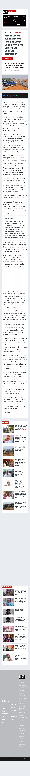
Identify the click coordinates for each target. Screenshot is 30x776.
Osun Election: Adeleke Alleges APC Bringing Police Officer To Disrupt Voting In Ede (20, 494)
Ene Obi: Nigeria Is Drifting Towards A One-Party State (19, 611)
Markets (12, 719)
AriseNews (18, 32)
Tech (3, 716)
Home (3, 704)
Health (3, 717)
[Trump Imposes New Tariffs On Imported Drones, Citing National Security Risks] (8, 634)
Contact (3, 721)
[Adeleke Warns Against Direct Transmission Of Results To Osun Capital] (8, 469)
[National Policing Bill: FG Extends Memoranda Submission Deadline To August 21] (8, 653)
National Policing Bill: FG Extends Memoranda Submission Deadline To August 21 (20, 656)
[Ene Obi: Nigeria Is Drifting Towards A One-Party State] (8, 608)
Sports (3, 714)
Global (3, 707)
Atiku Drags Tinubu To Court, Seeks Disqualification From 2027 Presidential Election (20, 462)
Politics (3, 711)
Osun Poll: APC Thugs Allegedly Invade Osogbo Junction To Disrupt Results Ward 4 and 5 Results (21, 505)
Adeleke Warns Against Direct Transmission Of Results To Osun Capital (20, 472)
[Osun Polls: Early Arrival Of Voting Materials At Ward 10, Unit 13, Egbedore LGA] (8, 424)
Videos (3, 719)
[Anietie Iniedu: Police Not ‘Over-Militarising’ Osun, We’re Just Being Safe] (8, 589)
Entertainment (5, 713)
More (3, 722)
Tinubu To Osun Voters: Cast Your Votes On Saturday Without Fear (21, 647)
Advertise (13, 708)
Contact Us (13, 710)
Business (4, 710)
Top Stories (6, 587)
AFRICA (8, 58)
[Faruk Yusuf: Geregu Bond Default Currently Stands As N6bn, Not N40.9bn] (8, 626)
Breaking (3, 705)
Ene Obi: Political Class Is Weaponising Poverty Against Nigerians (21, 619)
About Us (13, 707)
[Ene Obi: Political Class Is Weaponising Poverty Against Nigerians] (8, 617)
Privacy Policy (14, 711)
